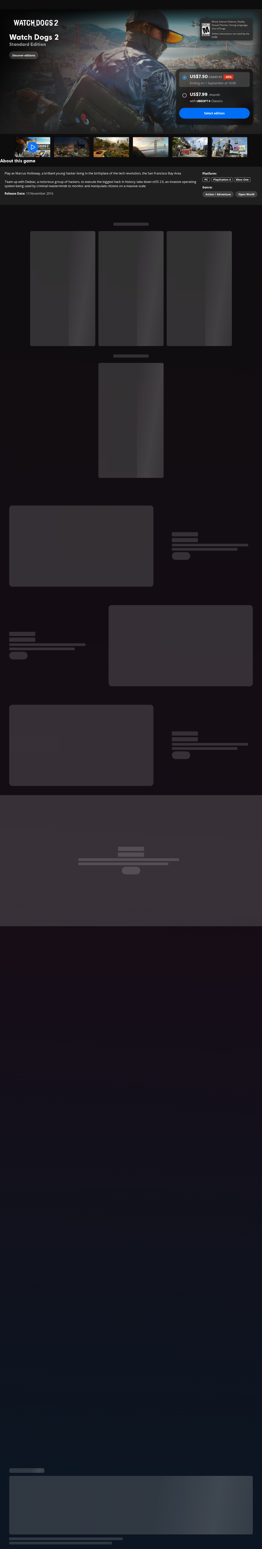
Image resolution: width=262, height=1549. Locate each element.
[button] (32, 147)
